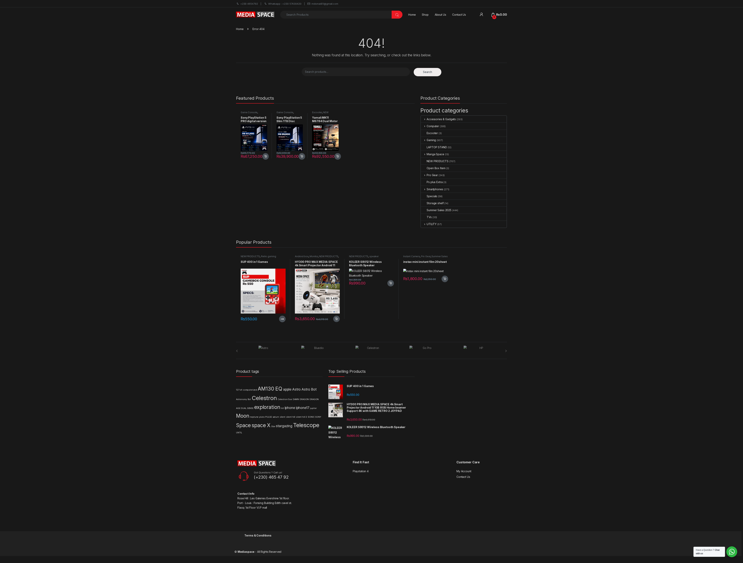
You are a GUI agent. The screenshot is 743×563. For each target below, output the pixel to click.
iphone (290, 408)
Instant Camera (411, 256)
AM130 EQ (270, 389)
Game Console (249, 112)
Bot (249, 399)
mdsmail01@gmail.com (325, 3)
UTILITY (432, 224)
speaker (374, 256)
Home (412, 14)
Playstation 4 (361, 471)
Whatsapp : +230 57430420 (284, 3)
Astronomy (241, 399)
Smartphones (435, 189)
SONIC (311, 417)
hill (282, 408)
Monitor (314, 256)
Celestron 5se (285, 399)
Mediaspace (246, 551)
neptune (254, 417)
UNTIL (239, 432)
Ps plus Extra (435, 182)
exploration (267, 407)
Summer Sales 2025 (439, 210)
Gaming (431, 140)
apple (287, 389)
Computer (433, 126)
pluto (262, 417)
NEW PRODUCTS (320, 113)
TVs (429, 217)
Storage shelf (435, 203)
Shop (425, 14)
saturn (276, 417)
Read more (282, 319)
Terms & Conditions (257, 535)
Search (427, 72)
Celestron (264, 398)
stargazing (284, 426)
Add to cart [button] (265, 156)
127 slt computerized (246, 390)
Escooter (317, 112)
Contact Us (459, 14)
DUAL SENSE (247, 408)
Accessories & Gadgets (441, 119)
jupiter (313, 408)
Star (273, 426)
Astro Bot (309, 389)
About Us (440, 14)
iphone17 (302, 408)
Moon (242, 416)
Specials (432, 196)
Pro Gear (432, 175)
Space (243, 425)
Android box (301, 256)
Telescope (306, 425)
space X (261, 425)
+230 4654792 (249, 3)
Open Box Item (436, 168)
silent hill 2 (301, 417)
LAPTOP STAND (437, 147)
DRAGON (304, 399)
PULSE (268, 417)
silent (282, 417)
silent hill (290, 417)
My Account (463, 471)
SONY (318, 417)
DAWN (296, 399)
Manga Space (435, 154)
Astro (296, 389)
